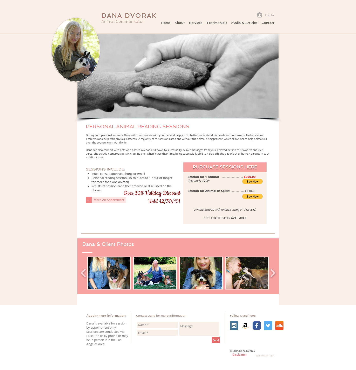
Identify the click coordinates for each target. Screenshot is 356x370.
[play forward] (272, 273)
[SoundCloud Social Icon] (279, 325)
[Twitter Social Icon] (268, 325)
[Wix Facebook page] (257, 325)
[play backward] (83, 273)
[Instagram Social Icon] (234, 325)
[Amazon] (245, 325)
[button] (195, 22)
